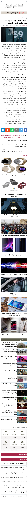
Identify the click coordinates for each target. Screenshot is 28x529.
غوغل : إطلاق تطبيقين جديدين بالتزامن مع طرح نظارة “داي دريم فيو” (14, 195)
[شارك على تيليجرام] (3, 130)
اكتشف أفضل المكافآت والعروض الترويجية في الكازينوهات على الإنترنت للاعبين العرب (9, 392)
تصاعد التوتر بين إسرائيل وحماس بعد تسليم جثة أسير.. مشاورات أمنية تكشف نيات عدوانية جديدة (9, 351)
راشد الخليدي (24, 26)
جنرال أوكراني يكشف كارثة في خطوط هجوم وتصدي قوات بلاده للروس (9, 412)
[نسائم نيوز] (14, 6)
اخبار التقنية (20, 18)
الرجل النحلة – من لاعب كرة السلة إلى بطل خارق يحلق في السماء (9, 371)
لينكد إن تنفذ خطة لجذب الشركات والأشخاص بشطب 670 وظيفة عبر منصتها (13, 492)
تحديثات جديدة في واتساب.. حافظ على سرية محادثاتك (12, 497)
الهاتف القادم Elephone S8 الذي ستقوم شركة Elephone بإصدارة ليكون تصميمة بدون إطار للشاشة (14, 255)
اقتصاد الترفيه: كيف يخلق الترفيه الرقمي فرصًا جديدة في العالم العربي (9, 358)
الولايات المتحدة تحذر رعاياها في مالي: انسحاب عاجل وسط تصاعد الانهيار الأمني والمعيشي (9, 344)
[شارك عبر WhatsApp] (12, 130)
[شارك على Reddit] (7, 130)
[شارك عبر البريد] (16, 130)
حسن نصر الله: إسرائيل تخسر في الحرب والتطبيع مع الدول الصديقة (9, 418)
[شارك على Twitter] (21, 130)
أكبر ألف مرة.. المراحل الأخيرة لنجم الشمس (15, 473)
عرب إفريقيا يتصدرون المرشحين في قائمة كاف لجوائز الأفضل (9, 398)
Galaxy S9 (11, 135)
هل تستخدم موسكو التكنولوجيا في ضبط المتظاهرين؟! (14, 235)
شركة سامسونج (16, 137)
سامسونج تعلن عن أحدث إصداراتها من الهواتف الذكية (12, 477)
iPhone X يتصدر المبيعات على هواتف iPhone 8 (12, 150)
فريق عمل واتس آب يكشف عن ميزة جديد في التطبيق (12, 482)
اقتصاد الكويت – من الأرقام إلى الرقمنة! (9, 384)
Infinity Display (4, 135)
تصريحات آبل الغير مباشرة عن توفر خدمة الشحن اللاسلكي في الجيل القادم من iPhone (14, 314)
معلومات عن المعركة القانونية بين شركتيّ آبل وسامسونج (14, 274)
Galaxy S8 (17, 135)
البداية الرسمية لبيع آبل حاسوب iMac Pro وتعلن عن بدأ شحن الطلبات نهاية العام (14, 144)
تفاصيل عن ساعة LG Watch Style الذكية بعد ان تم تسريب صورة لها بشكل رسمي (14, 175)
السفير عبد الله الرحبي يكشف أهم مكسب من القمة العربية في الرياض (9, 405)
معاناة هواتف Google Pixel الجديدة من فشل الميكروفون (14, 334)
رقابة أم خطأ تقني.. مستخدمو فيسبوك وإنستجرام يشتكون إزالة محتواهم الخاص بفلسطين (13, 486)
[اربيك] (14, 13)
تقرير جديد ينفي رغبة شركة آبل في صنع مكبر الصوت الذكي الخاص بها (14, 216)
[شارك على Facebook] (25, 130)
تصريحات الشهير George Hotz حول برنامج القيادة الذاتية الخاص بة (14, 294)
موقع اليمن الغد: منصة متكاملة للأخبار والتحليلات (10, 364)
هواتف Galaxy (7, 137)
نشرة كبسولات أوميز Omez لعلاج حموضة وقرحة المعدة (9, 377)
